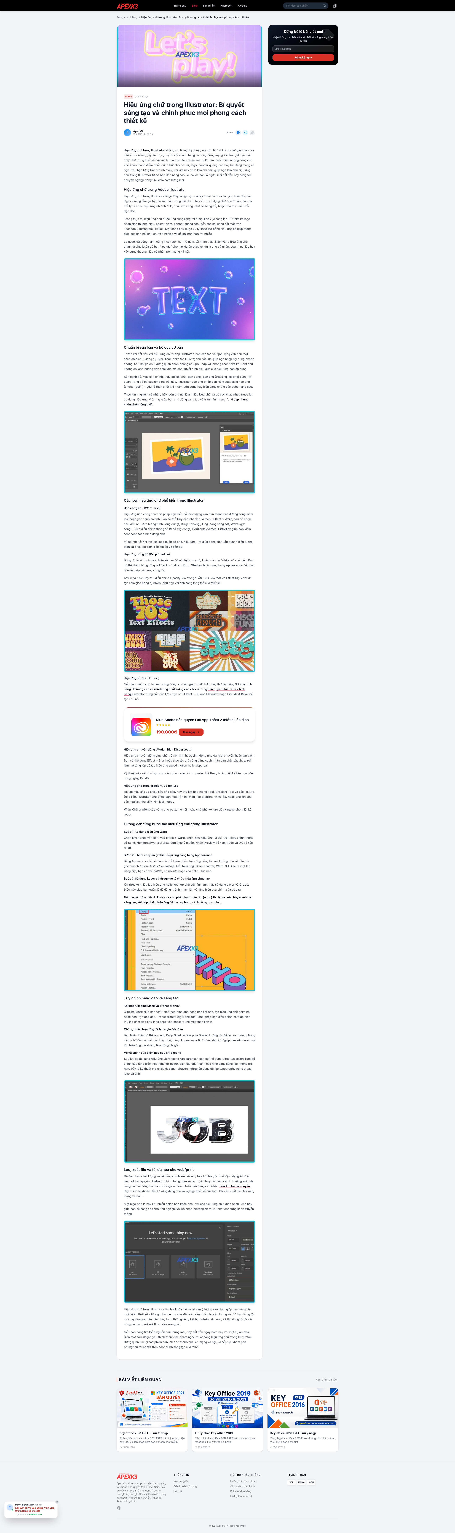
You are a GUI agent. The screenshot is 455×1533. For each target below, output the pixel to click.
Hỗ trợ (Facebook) (241, 1496)
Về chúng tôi (180, 1481)
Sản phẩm (209, 5)
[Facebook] (119, 1508)
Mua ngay (189, 731)
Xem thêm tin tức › (327, 1379)
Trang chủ (180, 5)
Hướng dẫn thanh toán (243, 1481)
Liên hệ (177, 1491)
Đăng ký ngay (303, 57)
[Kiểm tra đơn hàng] (334, 5)
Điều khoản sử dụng (185, 1486)
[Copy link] (252, 132)
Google (242, 5)
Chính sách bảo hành (242, 1486)
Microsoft (226, 5)
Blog (194, 5)
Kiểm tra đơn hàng (240, 1491)
